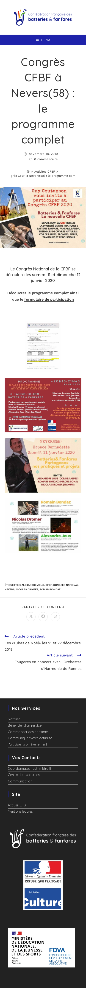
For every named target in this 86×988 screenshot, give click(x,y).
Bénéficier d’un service (25, 725)
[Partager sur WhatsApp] (55, 616)
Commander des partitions (28, 732)
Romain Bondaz (50, 589)
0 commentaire (46, 159)
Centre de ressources (23, 775)
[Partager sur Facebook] (43, 616)
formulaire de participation (49, 299)
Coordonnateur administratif (29, 768)
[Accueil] (28, 171)
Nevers (9, 589)
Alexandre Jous (33, 585)
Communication (20, 781)
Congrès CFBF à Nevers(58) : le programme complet (43, 175)
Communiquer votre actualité (30, 738)
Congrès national (65, 585)
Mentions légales (20, 811)
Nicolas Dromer (27, 589)
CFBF (48, 585)
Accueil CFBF (18, 805)
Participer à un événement (27, 744)
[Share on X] (31, 616)
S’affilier (14, 719)
